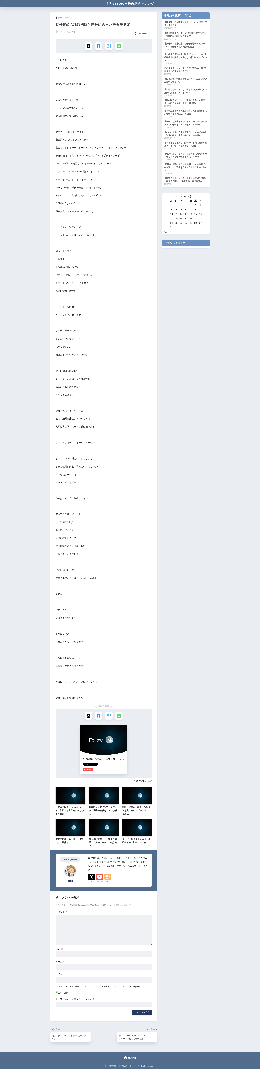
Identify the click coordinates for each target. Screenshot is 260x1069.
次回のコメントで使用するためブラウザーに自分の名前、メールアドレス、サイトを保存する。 (102, 986)
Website (107, 881)
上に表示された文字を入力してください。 (77, 999)
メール (60, 961)
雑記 (150, 781)
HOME (131, 1057)
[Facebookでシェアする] (98, 46)
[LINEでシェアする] (119, 46)
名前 (59, 949)
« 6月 (164, 231)
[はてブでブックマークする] (109, 46)
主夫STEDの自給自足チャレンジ (130, 3)
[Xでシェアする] (88, 46)
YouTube (100, 881)
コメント (62, 912)
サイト (59, 974)
